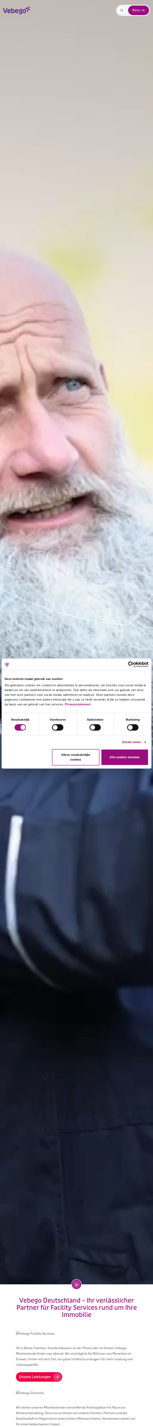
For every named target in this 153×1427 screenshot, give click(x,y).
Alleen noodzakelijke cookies (75, 757)
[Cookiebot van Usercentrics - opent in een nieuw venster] (131, 664)
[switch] (57, 727)
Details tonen (131, 742)
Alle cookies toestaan (125, 757)
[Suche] (122, 10)
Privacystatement (78, 704)
